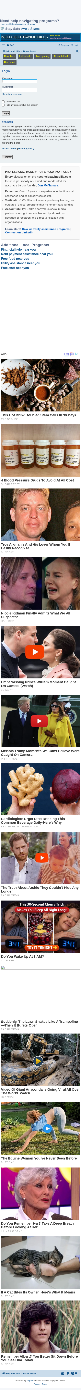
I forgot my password (12, 94)
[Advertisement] (31, 10)
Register (7, 157)
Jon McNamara (48, 185)
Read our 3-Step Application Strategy (17, 24)
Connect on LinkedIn (19, 232)
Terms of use (9, 148)
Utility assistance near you (20, 263)
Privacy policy (26, 148)
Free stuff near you (15, 267)
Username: (7, 78)
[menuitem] (10, 45)
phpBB (30, 1380)
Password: (7, 87)
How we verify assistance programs (46, 228)
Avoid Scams (30, 29)
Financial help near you (18, 249)
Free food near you (15, 258)
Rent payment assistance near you (27, 254)
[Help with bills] (40, 37)
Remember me (12, 101)
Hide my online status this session (21, 105)
